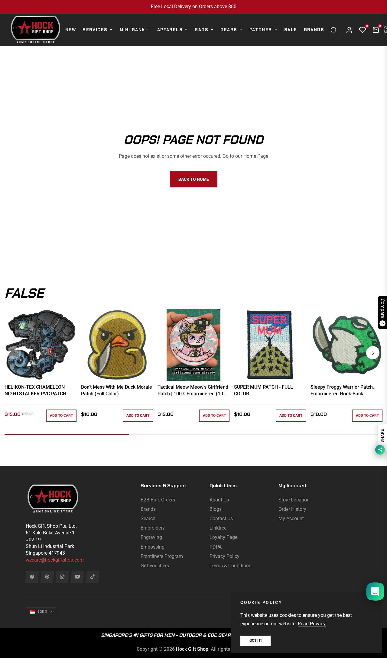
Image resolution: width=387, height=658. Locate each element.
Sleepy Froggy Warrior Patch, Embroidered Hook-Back (342, 390)
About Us (219, 500)
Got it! (255, 640)
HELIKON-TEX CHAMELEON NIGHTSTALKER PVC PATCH (35, 390)
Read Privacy (312, 624)
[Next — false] (372, 352)
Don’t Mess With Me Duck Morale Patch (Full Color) (116, 390)
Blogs (216, 509)
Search (148, 518)
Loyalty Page (223, 537)
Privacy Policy (224, 556)
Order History (292, 509)
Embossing (152, 547)
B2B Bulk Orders (158, 500)
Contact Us (221, 518)
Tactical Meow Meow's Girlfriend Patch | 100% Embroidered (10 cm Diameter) (193, 390)
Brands (148, 509)
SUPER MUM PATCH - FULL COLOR (263, 390)
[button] (335, 30)
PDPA (216, 547)
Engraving (151, 537)
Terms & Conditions (230, 566)
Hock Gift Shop (192, 649)
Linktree (218, 528)
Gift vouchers (155, 566)
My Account (291, 518)
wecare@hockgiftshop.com (55, 560)
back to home (193, 179)
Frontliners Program (162, 556)
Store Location (294, 500)
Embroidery (153, 528)
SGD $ (42, 612)
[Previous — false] (14, 352)
